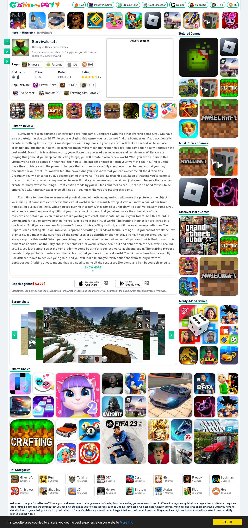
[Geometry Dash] (95, 20)
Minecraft (27, 32)
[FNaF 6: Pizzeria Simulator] (74, 111)
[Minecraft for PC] (36, 111)
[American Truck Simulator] (20, 407)
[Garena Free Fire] (181, 430)
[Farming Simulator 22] (216, 441)
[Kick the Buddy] (89, 453)
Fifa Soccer (26, 93)
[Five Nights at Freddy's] (75, 20)
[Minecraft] (193, 161)
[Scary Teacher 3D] (158, 453)
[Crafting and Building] (55, 111)
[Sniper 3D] (181, 453)
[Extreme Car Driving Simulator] (56, 20)
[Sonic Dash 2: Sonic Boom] (135, 384)
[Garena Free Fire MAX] (191, 20)
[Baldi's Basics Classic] (227, 384)
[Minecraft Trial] (112, 111)
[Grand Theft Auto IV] (17, 111)
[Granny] (112, 384)
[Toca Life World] (66, 453)
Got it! (227, 521)
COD (90, 85)
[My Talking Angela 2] (78, 395)
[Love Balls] (43, 384)
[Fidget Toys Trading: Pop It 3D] (169, 111)
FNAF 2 (71, 85)
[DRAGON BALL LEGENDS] (158, 430)
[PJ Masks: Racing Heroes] (93, 111)
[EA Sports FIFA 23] (124, 441)
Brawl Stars (47, 85)
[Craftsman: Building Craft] (210, 20)
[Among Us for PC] (18, 20)
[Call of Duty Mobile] (112, 407)
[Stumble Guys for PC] (114, 20)
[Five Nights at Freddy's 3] (131, 111)
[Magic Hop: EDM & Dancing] (43, 407)
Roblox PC (52, 93)
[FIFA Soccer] (204, 384)
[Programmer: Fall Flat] (37, 20)
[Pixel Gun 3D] (133, 20)
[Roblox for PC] (172, 20)
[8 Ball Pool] (89, 430)
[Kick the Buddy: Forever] (150, 111)
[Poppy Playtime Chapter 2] (230, 20)
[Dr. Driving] (66, 430)
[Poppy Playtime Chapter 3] (224, 192)
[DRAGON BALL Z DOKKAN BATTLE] (227, 407)
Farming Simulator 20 (85, 93)
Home (15, 32)
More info (126, 522)
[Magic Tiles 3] (20, 384)
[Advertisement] (139, 70)
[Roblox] (153, 20)
